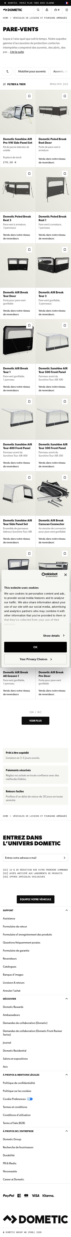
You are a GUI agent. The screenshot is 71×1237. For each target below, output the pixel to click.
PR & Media (21, 1163)
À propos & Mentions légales (21, 1074)
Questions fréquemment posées (21, 942)
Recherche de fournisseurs (18, 1147)
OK (35, 647)
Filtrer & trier (16, 84)
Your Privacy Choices (33, 659)
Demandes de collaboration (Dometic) (25, 1023)
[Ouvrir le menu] (66, 10)
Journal (7, 1042)
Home (5, 18)
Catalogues (21, 966)
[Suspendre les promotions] (5, 3)
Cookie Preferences (14, 1099)
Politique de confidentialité (19, 1083)
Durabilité (9, 1155)
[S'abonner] (64, 858)
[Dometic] (12, 10)
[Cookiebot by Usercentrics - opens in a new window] (43, 574)
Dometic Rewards (13, 1007)
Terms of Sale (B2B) (14, 1123)
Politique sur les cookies (17, 1091)
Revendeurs (10, 958)
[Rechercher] (38, 10)
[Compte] (46, 10)
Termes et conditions (15, 1107)
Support (8, 910)
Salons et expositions (15, 1058)
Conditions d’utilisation (17, 1115)
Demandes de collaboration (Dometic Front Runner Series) (32, 1032)
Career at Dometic (25, 1179)
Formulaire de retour (15, 926)
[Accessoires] (7, 71)
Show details (51, 635)
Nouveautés (21, 1171)
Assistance (9, 918)
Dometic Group (23, 1139)
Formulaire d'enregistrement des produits (27, 934)
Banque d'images (24, 974)
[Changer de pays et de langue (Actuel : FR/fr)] (66, 3)
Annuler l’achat (11, 990)
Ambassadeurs (11, 1015)
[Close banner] (65, 575)
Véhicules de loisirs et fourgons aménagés (40, 18)
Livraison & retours (13, 982)
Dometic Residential (26, 1050)
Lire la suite (17, 52)
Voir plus (35, 720)
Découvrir (9, 998)
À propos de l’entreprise (18, 1131)
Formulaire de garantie (16, 950)
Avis (5, 1066)
